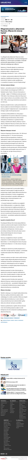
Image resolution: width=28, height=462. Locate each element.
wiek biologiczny (4, 322)
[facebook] (8, 20)
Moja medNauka (22, 403)
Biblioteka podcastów (7, 449)
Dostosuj (20, 404)
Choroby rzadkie (7, 427)
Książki (11, 405)
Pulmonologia (6, 438)
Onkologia (5, 431)
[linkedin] (11, 20)
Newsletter (3, 405)
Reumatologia (6, 434)
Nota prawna (3, 413)
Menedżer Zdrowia (7, 425)
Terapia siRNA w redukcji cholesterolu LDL (15, 378)
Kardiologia (6, 435)
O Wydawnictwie (4, 403)
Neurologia (6, 433)
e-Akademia (12, 411)
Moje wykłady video (23, 409)
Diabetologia (6, 430)
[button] (25, 2)
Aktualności (16, 318)
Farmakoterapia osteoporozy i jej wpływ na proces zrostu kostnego (15, 385)
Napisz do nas (3, 412)
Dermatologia (6, 429)
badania (12, 320)
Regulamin (3, 415)
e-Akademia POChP (19, 425)
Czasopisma (12, 404)
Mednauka (12, 412)
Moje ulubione (22, 405)
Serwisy (11, 403)
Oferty (2, 404)
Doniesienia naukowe (8, 318)
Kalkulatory (21, 415)
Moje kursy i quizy (22, 411)
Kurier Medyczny (7, 441)
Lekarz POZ (6, 426)
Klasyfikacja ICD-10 (22, 418)
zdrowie (16, 320)
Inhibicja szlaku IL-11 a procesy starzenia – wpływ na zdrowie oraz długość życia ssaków (16, 393)
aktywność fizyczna (6, 320)
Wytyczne (21, 412)
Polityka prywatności (4, 409)
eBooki (11, 407)
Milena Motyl (9, 21)
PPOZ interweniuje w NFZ (12, 382)
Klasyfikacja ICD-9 (22, 416)
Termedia (25, 459)
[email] (6, 20)
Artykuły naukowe (22, 413)
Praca (2, 408)
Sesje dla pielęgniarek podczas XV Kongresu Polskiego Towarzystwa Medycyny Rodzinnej (16, 389)
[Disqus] (14, 340)
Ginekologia (6, 440)
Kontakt (2, 407)
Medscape (5, 25)
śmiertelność (20, 320)
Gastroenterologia (7, 437)
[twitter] (9, 20)
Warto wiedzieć (6, 448)
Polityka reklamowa (4, 411)
